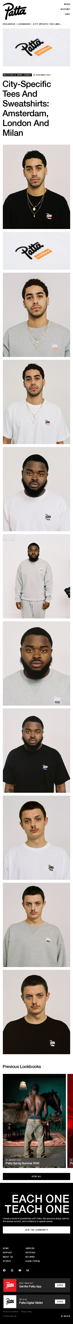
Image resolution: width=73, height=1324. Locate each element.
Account (65, 9)
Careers (30, 1248)
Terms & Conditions (10, 1312)
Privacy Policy (26, 1312)
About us (8, 1257)
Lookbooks (24, 24)
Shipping (30, 1252)
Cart (67, 14)
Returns (30, 1257)
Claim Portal (33, 1261)
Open (60, 1285)
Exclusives (9, 24)
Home (6, 1248)
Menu (67, 4)
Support (7, 1252)
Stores (7, 1261)
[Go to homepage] (15, 11)
